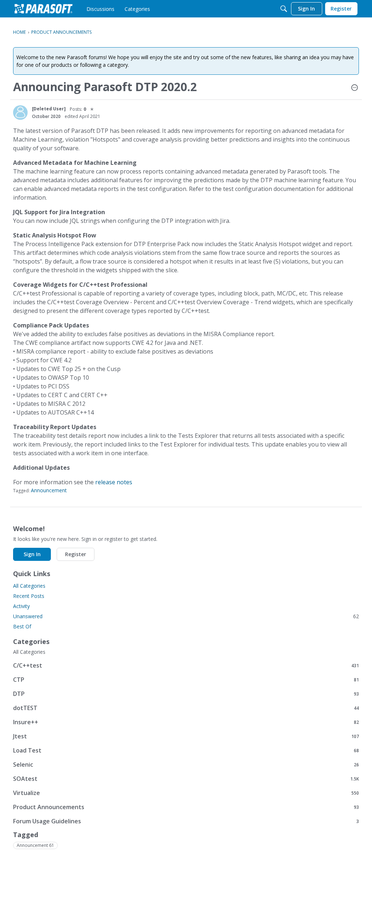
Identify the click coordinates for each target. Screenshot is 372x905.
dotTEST (186, 708)
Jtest (186, 736)
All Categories (29, 585)
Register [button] (75, 554)
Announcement (49, 490)
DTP (186, 693)
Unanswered (186, 616)
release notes (113, 482)
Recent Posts (28, 595)
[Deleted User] (49, 109)
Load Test (186, 750)
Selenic (186, 764)
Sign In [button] (32, 554)
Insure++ (186, 722)
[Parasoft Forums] (44, 8)
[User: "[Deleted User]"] (20, 112)
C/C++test (186, 665)
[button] (354, 88)
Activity (21, 606)
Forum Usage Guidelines (186, 821)
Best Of (22, 626)
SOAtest (186, 778)
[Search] (283, 8)
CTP (186, 679)
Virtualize (186, 792)
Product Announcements (186, 807)
